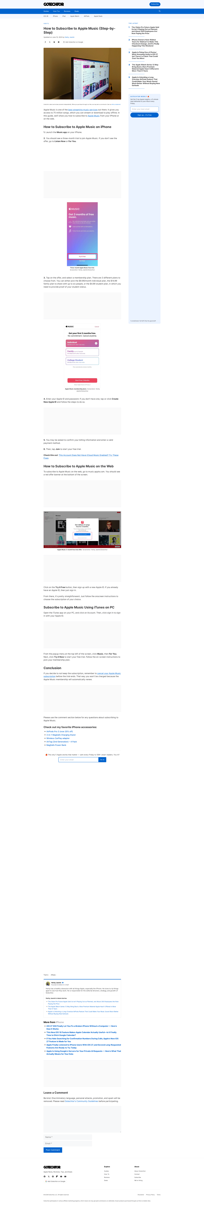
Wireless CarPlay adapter (58, 738)
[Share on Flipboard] (54, 42)
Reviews (67, 11)
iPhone (55, 16)
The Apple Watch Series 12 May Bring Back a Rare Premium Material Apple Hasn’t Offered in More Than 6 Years (145, 68)
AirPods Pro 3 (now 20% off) (59, 731)
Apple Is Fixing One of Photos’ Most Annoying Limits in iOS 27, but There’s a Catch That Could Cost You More (145, 55)
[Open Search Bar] (160, 11)
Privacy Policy (150, 1194)
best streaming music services (83, 110)
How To (46, 23)
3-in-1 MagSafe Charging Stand (60, 735)
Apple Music (94, 116)
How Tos (56, 11)
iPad (64, 16)
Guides (46, 11)
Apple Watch (74, 16)
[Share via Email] (58, 42)
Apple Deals (98, 16)
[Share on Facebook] (45, 42)
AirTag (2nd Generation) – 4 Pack (61, 742)
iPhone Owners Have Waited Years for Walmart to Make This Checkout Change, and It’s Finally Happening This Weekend (145, 43)
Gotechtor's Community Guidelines (81, 1101)
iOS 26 (46, 16)
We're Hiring (138, 1180)
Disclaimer (141, 1194)
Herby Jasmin (56, 983)
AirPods (86, 16)
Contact (137, 1174)
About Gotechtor (140, 1171)
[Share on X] (49, 42)
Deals (77, 11)
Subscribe (155, 4)
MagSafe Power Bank (56, 745)
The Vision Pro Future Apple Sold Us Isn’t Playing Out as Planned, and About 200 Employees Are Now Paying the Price (145, 30)
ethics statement (116, 104)
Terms (158, 1194)
